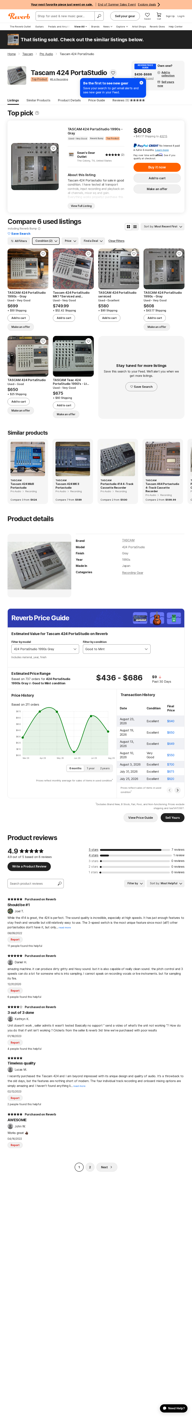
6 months (75, 768)
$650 (170, 732)
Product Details (69, 100)
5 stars (93, 849)
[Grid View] (128, 227)
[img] (112, 154)
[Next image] (53, 167)
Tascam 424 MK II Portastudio (67, 485)
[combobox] (41, 649)
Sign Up (170, 16)
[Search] (99, 16)
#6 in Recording (59, 79)
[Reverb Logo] (19, 16)
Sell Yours (172, 818)
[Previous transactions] (170, 790)
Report (15, 939)
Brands (95, 26)
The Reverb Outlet (20, 26)
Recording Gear (132, 573)
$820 (170, 779)
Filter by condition (95, 641)
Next (104, 1167)
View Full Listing (81, 205)
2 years (105, 768)
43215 (163, 136)
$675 (170, 771)
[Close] (141, 82)
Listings (13, 100)
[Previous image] (17, 167)
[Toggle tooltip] (37, 113)
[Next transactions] (178, 790)
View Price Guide (140, 818)
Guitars (39, 26)
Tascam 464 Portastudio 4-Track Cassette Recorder (162, 487)
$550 (170, 755)
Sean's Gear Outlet (86, 155)
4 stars (93, 855)
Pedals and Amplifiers (61, 26)
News (106, 26)
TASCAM (128, 540)
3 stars (93, 861)
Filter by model (21, 641)
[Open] (75, 649)
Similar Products (38, 100)
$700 (170, 764)
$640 (170, 721)
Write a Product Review (29, 866)
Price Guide (96, 100)
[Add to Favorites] (113, 73)
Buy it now (157, 167)
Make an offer (157, 189)
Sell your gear (125, 16)
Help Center (176, 26)
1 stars (93, 872)
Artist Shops (139, 26)
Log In (181, 16)
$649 (170, 744)
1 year (90, 768)
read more (65, 927)
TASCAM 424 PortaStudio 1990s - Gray (95, 131)
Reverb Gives (157, 26)
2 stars (93, 866)
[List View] (135, 227)
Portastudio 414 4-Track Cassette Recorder (116, 485)
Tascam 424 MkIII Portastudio (22, 485)
